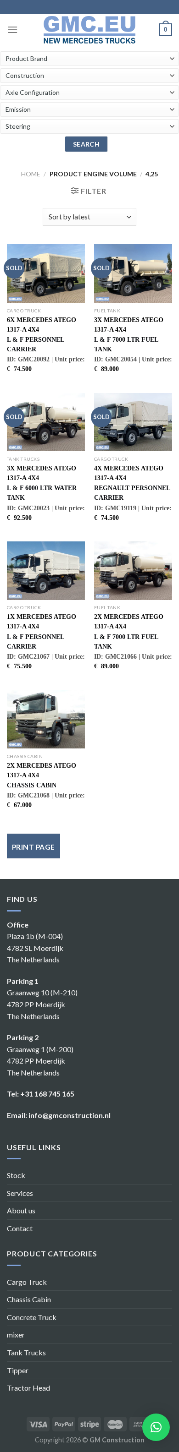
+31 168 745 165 (47, 1093)
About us (21, 1210)
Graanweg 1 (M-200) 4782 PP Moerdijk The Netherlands (40, 1061)
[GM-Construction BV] (89, 29)
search (86, 144)
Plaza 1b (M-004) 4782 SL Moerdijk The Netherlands (35, 948)
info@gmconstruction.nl (69, 1115)
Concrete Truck (31, 1317)
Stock (16, 1175)
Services (20, 1193)
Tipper (17, 1370)
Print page (33, 847)
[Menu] (12, 29)
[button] (156, 1427)
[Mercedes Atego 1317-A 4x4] (46, 273)
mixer (16, 1334)
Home (30, 174)
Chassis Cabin (29, 1299)
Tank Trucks (26, 1352)
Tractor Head (28, 1387)
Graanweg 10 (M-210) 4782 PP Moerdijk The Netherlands (42, 1004)
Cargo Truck (27, 1281)
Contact (20, 1228)
